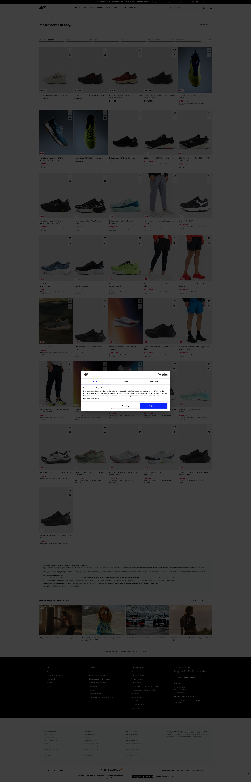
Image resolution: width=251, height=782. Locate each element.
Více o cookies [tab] (155, 381)
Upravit (124, 406)
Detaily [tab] (125, 381)
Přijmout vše (153, 406)
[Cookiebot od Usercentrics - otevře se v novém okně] (159, 374)
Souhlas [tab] (96, 381)
